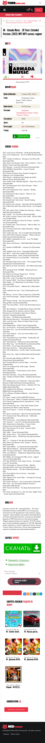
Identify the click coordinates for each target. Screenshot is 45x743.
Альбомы (19, 21)
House (36, 113)
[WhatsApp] (37, 594)
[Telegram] (31, 594)
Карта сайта (15, 734)
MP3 (23, 126)
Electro (26, 115)
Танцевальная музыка (24, 113)
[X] (34, 594)
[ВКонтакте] (24, 594)
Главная (6, 734)
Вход (38, 10)
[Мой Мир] (40, 594)
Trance (19, 115)
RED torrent (10, 21)
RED (15, 726)
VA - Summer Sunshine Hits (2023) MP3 (19, 631)
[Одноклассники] (28, 594)
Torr (16, 2)
